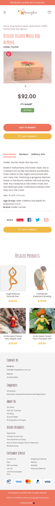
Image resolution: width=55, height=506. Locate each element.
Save (21, 220)
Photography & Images (16, 420)
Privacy (27, 498)
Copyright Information (40, 498)
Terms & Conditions (15, 498)
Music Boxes (35, 26)
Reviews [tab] (23, 154)
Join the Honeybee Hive (14, 473)
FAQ (8, 462)
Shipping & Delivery (38, 459)
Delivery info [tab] (38, 154)
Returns (34, 462)
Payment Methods (38, 468)
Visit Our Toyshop (14, 410)
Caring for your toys (15, 436)
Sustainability (12, 417)
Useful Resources (15, 427)
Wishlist (34, 465)
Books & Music (22, 26)
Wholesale (11, 391)
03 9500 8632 (12, 377)
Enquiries (12, 385)
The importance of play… (17, 439)
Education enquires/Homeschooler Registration (26, 394)
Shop (12, 26)
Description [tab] (9, 154)
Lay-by (10, 468)
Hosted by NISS (26, 503)
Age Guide (11, 433)
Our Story (10, 407)
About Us (11, 401)
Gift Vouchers (12, 465)
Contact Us (12, 360)
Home (6, 26)
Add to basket (27, 127)
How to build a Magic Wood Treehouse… (23, 443)
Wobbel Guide (12, 446)
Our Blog (10, 414)
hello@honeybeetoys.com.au (19, 370)
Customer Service (16, 453)
